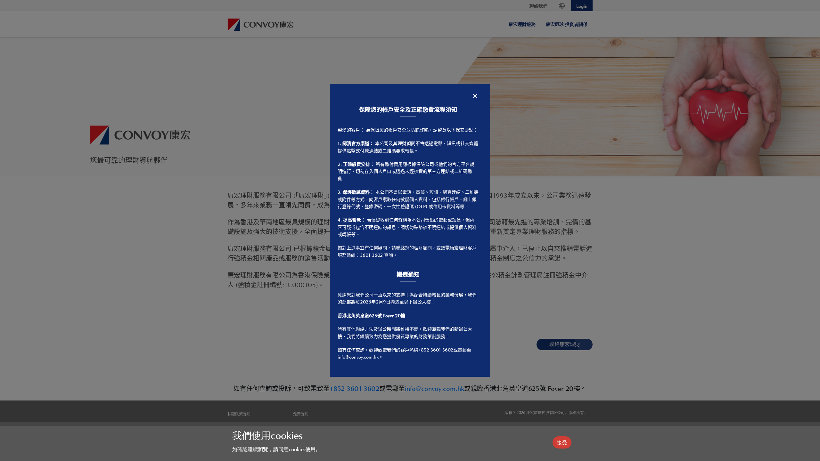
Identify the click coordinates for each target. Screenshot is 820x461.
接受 (562, 442)
